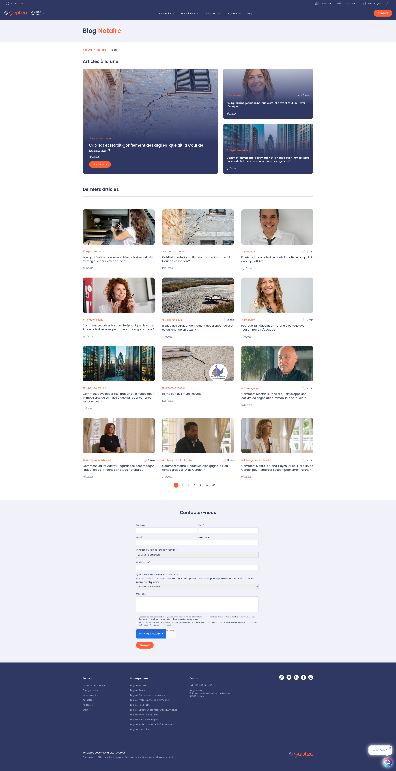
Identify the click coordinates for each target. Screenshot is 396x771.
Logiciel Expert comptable (144, 714)
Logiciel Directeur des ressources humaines (153, 709)
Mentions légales (114, 757)
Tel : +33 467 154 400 (200, 685)
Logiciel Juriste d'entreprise (144, 719)
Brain (85, 709)
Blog (250, 13)
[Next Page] (219, 485)
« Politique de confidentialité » (160, 625)
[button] (15, 4)
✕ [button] (390, 748)
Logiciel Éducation (140, 729)
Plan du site (89, 757)
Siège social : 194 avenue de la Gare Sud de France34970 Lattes (209, 693)
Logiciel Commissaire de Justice (147, 695)
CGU (99, 757)
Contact (383, 13)
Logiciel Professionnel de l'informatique (151, 724)
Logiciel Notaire (138, 685)
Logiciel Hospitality (140, 705)
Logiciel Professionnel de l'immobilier (150, 700)
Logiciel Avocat (138, 690)
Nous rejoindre (90, 695)
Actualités (88, 700)
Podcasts (88, 705)
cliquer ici (153, 582)
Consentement (164, 757)
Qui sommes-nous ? (94, 685)
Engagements (90, 690)
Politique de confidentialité (139, 757)
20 (213, 485)
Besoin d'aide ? (379, 750)
